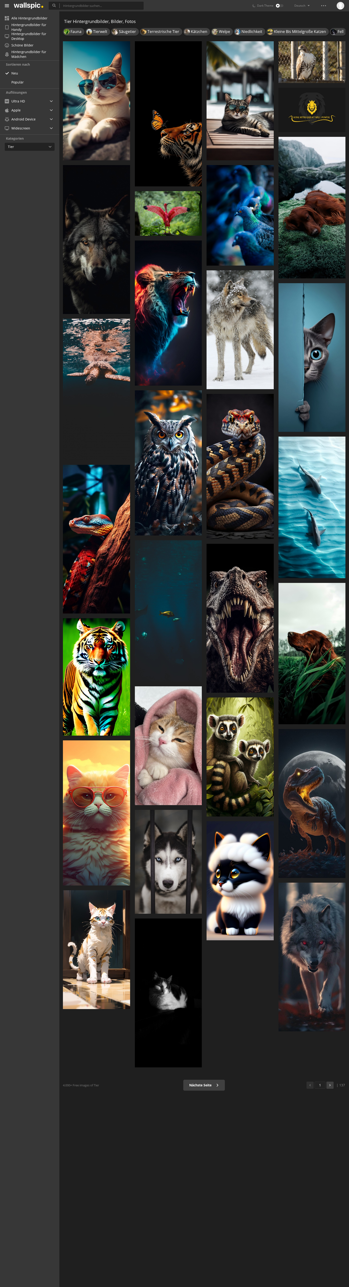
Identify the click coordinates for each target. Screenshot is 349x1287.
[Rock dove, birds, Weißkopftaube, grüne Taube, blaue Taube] (240, 215)
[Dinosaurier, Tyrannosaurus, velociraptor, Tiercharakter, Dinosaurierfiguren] (240, 618)
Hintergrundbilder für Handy (28, 27)
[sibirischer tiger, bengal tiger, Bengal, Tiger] (168, 113)
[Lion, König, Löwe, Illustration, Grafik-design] (312, 110)
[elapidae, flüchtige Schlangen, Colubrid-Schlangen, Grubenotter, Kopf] (96, 539)
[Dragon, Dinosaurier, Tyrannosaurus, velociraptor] (312, 803)
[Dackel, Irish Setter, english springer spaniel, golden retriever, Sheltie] (312, 207)
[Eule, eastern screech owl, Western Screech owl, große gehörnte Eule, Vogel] (168, 462)
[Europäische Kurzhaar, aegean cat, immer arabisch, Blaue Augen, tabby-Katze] (168, 745)
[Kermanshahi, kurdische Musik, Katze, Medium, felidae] (168, 992)
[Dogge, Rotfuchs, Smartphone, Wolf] (312, 957)
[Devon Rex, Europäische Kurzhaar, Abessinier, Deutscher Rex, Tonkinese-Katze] (312, 357)
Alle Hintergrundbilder (29, 18)
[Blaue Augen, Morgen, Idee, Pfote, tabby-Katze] (240, 100)
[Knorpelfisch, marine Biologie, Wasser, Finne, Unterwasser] (168, 611)
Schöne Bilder (22, 45)
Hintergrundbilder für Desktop (28, 36)
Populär (17, 82)
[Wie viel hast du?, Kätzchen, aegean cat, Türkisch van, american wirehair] (96, 813)
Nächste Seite (200, 1085)
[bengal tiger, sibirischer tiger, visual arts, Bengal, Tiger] (96, 676)
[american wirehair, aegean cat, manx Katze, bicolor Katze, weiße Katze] (240, 880)
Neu (14, 73)
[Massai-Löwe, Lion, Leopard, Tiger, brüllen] (168, 313)
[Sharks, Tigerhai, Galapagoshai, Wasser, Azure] (312, 507)
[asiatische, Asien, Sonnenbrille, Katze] (96, 100)
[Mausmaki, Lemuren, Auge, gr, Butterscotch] (240, 756)
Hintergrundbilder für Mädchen (28, 54)
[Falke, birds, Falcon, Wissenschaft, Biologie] (312, 62)
